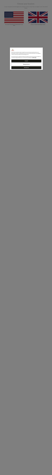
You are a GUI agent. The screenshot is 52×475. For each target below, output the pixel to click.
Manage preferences (26, 64)
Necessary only (26, 67)
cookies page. (34, 57)
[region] (26, 58)
